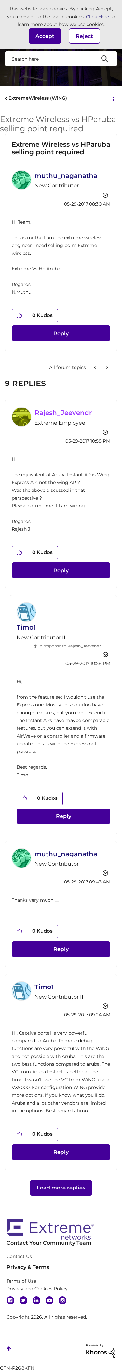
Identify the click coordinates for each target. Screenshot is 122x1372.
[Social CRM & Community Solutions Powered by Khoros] (100, 1350)
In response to (69, 646)
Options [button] (113, 98)
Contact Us (19, 1256)
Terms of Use (21, 1281)
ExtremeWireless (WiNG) (37, 98)
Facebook (10, 1300)
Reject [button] (84, 36)
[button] (45, 36)
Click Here (97, 16)
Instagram (62, 1300)
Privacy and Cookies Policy (37, 1289)
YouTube (49, 1300)
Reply (61, 333)
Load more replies (61, 1188)
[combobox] (61, 58)
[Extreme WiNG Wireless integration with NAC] (95, 367)
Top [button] (9, 1348)
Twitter (23, 1300)
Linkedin (36, 1300)
